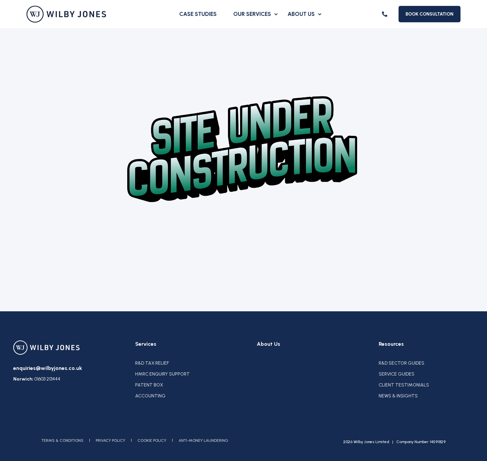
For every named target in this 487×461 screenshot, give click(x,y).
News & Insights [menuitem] (398, 396)
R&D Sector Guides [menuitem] (401, 363)
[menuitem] (276, 14)
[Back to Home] (66, 14)
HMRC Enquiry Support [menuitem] (162, 374)
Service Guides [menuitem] (396, 374)
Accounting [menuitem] (150, 396)
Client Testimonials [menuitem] (404, 385)
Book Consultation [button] (430, 14)
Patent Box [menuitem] (149, 385)
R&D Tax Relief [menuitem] (152, 363)
